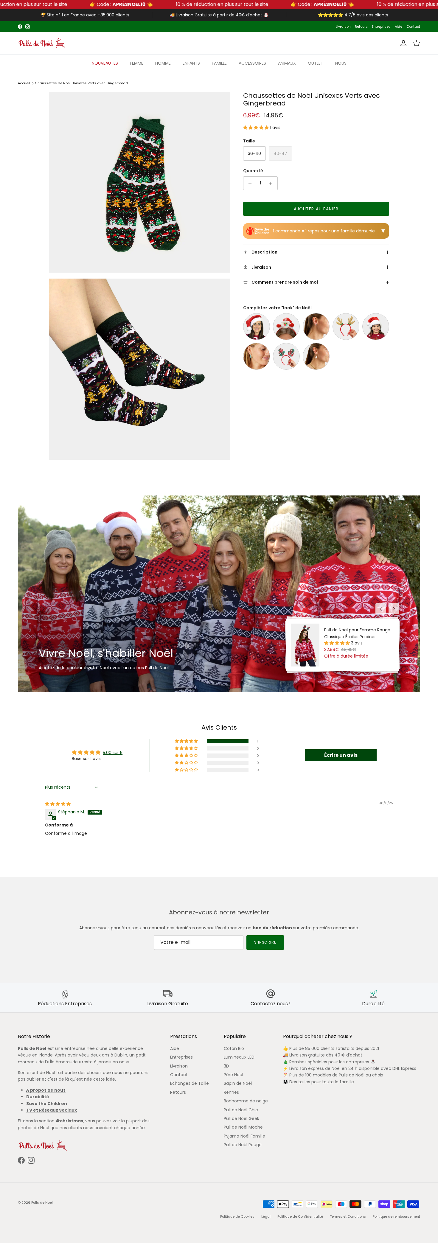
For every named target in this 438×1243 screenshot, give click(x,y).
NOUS (341, 63)
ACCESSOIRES (252, 63)
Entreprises (381, 26)
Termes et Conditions (348, 1216)
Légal (266, 1216)
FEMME (136, 63)
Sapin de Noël (238, 1083)
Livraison (343, 26)
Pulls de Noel (42, 1202)
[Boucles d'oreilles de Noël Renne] (316, 356)
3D (226, 1066)
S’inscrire (265, 942)
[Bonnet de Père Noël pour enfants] (375, 326)
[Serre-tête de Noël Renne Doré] (346, 326)
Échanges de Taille (189, 1083)
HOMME (163, 63)
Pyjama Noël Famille (244, 1136)
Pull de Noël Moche (243, 1127)
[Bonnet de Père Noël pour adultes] (256, 326)
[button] (256, 127)
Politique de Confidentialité (300, 1216)
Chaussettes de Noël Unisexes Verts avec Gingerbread (81, 83)
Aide (398, 26)
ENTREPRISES (240, 26)
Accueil (24, 83)
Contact (413, 26)
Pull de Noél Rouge (243, 1145)
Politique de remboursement (396, 1216)
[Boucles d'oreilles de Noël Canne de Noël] (316, 326)
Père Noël (233, 1075)
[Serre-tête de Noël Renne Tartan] (286, 356)
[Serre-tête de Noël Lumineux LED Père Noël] (286, 326)
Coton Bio (234, 1048)
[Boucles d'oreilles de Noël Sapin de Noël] (256, 356)
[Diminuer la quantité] (248, 183)
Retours (361, 26)
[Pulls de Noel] (42, 43)
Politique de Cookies (237, 1216)
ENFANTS (191, 63)
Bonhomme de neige (246, 1101)
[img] (58, 804)
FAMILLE (219, 63)
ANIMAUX (287, 63)
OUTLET (315, 63)
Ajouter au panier (316, 209)
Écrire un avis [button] (341, 755)
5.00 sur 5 (112, 753)
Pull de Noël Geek (241, 1118)
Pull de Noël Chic (241, 1110)
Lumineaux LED (239, 1057)
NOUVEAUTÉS (105, 63)
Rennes (231, 1092)
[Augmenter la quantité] (272, 183)
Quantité (253, 171)
